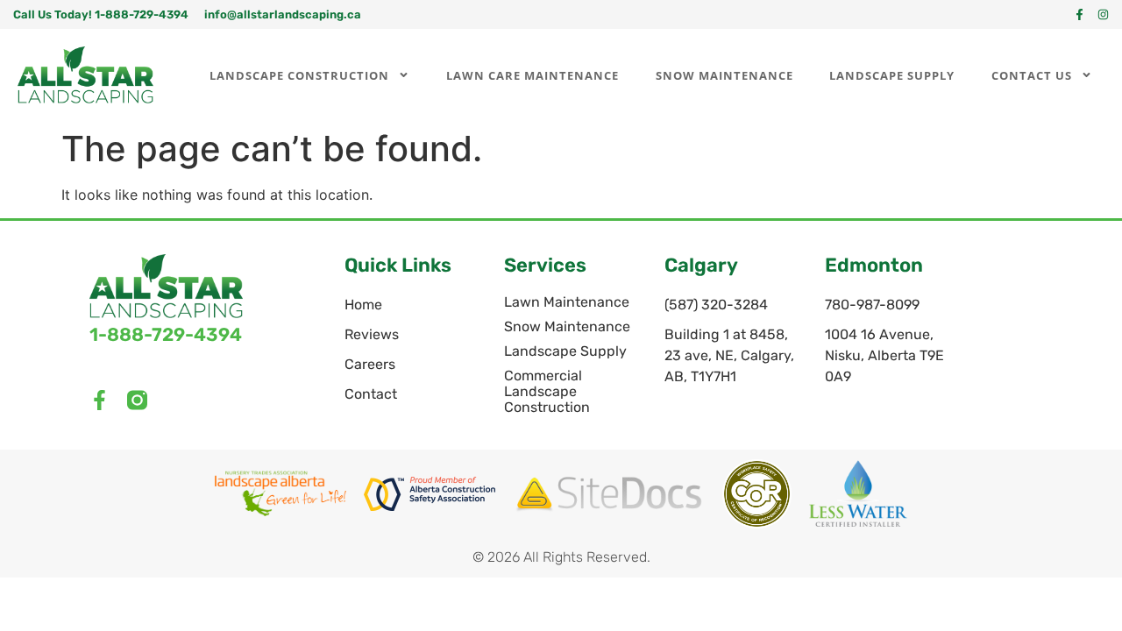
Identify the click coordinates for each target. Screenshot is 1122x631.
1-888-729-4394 (165, 334)
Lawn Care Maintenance (532, 75)
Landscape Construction (299, 75)
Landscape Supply (892, 75)
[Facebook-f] (1079, 14)
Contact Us (1031, 75)
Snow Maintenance (724, 75)
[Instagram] (1103, 14)
